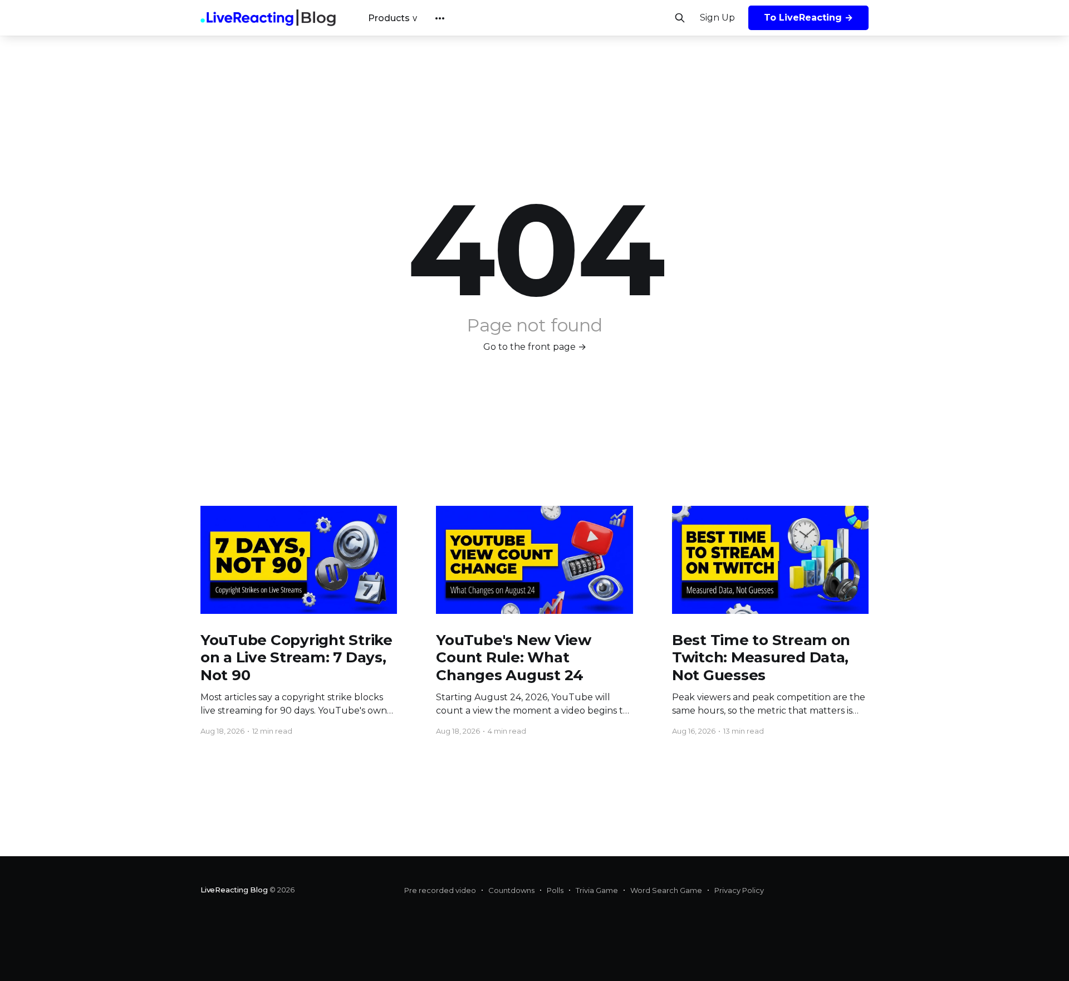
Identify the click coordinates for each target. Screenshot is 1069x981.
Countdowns (511, 890)
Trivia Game (597, 890)
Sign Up (717, 17)
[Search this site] (680, 18)
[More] (439, 18)
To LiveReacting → (808, 17)
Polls (555, 890)
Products (389, 18)
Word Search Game (666, 890)
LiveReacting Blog (234, 889)
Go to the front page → (534, 346)
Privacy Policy (739, 890)
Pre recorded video (440, 890)
